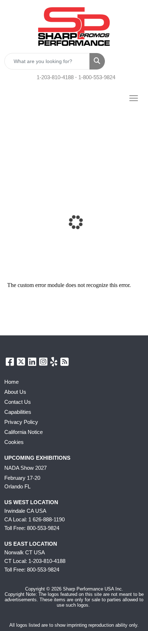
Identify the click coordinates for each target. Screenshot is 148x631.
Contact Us (17, 402)
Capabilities (17, 412)
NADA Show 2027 (25, 468)
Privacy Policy (21, 422)
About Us (15, 392)
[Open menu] (133, 98)
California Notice (23, 432)
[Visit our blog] (64, 363)
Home (11, 382)
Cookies (14, 442)
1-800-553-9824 (96, 77)
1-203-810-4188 (55, 77)
